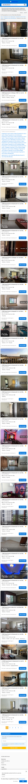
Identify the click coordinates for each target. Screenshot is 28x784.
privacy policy (4, 745)
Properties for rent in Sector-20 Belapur (10, 148)
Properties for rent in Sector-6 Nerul (9, 133)
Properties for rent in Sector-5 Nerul (9, 136)
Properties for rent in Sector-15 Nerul (17, 138)
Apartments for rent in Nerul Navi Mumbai (11, 155)
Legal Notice (4, 769)
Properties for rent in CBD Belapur (9, 139)
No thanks (15, 781)
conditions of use (17, 743)
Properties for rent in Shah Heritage (9, 145)
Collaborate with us (5, 761)
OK (23, 781)
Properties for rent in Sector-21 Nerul (16, 141)
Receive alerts (14, 747)
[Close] (26, 771)
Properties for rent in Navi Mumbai (10, 18)
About (2, 762)
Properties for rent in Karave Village (17, 147)
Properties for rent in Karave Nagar (15, 150)
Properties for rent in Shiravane (15, 135)
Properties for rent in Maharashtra (9, 16)
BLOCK (21, 12)
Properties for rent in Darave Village (9, 142)
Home (2, 16)
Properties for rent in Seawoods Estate (10, 151)
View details (23, 45)
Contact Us (3, 764)
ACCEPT (25, 12)
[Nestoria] (14, 1)
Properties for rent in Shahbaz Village (16, 144)
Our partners (14, 11)
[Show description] (25, 38)
